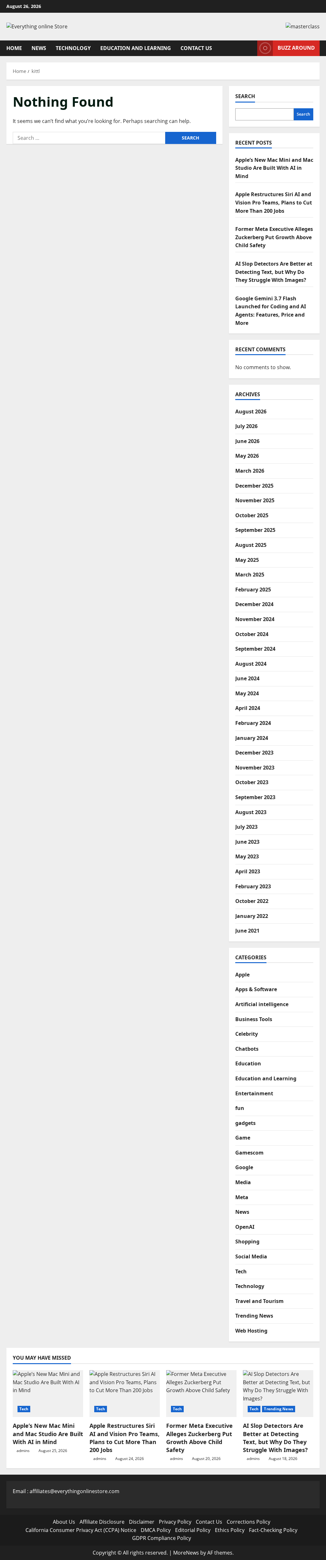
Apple (242, 974)
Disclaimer (141, 1521)
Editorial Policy (192, 1530)
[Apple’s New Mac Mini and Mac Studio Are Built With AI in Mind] (48, 1393)
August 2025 (250, 544)
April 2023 (247, 871)
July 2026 (246, 426)
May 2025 (247, 559)
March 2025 (249, 574)
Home (14, 48)
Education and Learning (135, 48)
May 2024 (247, 693)
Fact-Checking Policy (273, 1530)
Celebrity (246, 1033)
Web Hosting (251, 1330)
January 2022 (251, 916)
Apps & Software (256, 989)
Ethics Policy (229, 1530)
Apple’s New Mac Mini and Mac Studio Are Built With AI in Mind (274, 168)
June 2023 (247, 841)
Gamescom (249, 1152)
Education (248, 1063)
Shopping (247, 1241)
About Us (64, 1521)
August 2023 (250, 812)
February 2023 (253, 886)
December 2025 (254, 485)
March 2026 (249, 470)
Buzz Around (296, 47)
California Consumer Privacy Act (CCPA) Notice (80, 1530)
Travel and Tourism (259, 1301)
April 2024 (247, 708)
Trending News (254, 1315)
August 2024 (250, 663)
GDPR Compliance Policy (161, 1538)
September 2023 (255, 797)
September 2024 (255, 648)
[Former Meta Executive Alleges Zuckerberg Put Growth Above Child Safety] (201, 1393)
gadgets (245, 1123)
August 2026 (250, 411)
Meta (241, 1197)
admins (23, 1450)
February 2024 (253, 722)
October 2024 (251, 634)
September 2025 (255, 529)
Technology (73, 48)
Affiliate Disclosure (102, 1521)
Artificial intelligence (261, 1004)
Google (244, 1167)
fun (239, 1108)
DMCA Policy (156, 1530)
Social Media (251, 1256)
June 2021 (247, 930)
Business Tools (253, 1019)
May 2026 (247, 455)
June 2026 (247, 441)
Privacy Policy (175, 1521)
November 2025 (254, 500)
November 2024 (254, 619)
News (39, 48)
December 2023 (254, 752)
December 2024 (254, 604)
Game (242, 1137)
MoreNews (186, 1552)
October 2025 (251, 515)
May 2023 (247, 856)
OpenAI (244, 1226)
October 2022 (251, 901)
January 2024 (251, 737)
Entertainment (254, 1093)
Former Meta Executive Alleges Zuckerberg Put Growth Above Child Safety (274, 237)
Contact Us (196, 48)
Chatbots (247, 1048)
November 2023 (254, 767)
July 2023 (246, 826)
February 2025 (253, 589)
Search (245, 96)
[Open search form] (250, 48)
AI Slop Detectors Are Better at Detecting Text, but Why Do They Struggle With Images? (273, 271)
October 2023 (251, 782)
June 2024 (247, 678)
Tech (241, 1271)
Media (243, 1182)
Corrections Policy (248, 1521)
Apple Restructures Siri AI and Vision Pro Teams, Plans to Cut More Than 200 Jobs (273, 202)
